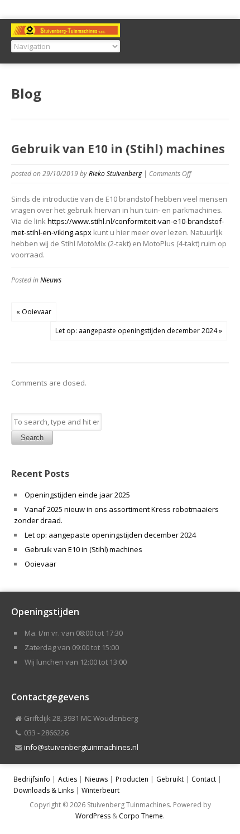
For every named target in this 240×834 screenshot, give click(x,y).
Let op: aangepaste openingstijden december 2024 (110, 535)
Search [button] (32, 437)
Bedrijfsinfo (31, 779)
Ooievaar (40, 564)
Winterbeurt (100, 790)
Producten (132, 779)
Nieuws (50, 280)
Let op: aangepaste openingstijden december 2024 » (138, 330)
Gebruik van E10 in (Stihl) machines (83, 549)
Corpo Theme (141, 816)
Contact (203, 779)
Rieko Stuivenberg (115, 173)
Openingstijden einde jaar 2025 (77, 495)
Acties (67, 779)
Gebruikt (170, 779)
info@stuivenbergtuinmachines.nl (81, 747)
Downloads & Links (43, 790)
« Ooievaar (33, 311)
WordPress (93, 816)
